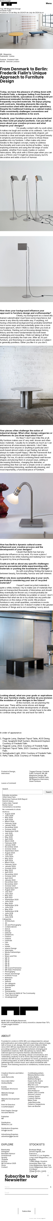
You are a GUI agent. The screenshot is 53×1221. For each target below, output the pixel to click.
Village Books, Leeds (37, 1171)
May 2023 (9, 870)
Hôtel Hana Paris (9, 797)
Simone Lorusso (12, 61)
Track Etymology (11, 995)
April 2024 (9, 860)
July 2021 (8, 892)
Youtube (4, 1159)
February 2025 (10, 843)
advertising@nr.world (9, 1136)
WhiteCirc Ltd (6, 1124)
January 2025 (10, 845)
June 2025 (9, 835)
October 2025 (10, 829)
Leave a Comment (8, 783)
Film (6, 942)
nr (43, 13)
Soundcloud (6, 1155)
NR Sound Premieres (13, 968)
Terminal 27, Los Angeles (39, 1155)
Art (6, 923)
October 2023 (10, 868)
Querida (4, 1095)
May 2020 (9, 903)
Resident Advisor (8, 1154)
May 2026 (9, 818)
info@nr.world (6, 1130)
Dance (7, 929)
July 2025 (9, 833)
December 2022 (11, 874)
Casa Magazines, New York (40, 1165)
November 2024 (11, 847)
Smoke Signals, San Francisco (37, 1152)
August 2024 (10, 853)
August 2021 (10, 890)
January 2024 (10, 866)
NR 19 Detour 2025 (8, 1163)
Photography (10, 972)
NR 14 (7, 960)
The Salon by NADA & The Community (20, 993)
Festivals (8, 940)
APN (3, 1101)
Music (7, 954)
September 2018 (11, 911)
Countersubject (7, 1107)
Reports (8, 980)
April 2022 (9, 878)
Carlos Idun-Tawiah (10, 803)
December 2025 (11, 827)
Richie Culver (7, 805)
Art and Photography (13, 925)
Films (7, 944)
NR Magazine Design (38, 774)
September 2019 (11, 905)
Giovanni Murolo (7, 1112)
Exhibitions (9, 935)
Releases (9, 978)
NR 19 (7, 966)
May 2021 (8, 896)
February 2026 (10, 823)
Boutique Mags (35, 1150)
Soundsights (10, 985)
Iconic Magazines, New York (40, 1167)
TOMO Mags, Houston (38, 1161)
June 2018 (9, 913)
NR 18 (7, 964)
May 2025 (9, 837)
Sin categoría (10, 983)
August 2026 (10, 814)
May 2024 (9, 859)
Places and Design (12, 974)
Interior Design (11, 948)
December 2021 (11, 882)
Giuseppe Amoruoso (9, 1089)
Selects (8, 981)
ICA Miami (33, 1169)
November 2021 (11, 884)
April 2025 (9, 839)
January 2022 (10, 880)
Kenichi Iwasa (7, 801)
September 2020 (11, 900)
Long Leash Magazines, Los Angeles (40, 1158)
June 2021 (9, 894)
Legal (3, 1026)
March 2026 (9, 821)
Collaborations (11, 927)
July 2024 (9, 855)
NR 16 (7, 962)
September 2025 (11, 831)
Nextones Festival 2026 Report (14, 799)
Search (5, 789)
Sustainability (10, 991)
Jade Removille (7, 1077)
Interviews (5, 773)
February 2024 (10, 864)
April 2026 (9, 820)
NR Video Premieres (13, 970)
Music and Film (11, 956)
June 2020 (9, 901)
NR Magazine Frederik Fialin (39, 776)
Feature (8, 939)
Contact (4, 1167)
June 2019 (9, 907)
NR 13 (7, 958)
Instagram (5, 1152)
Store (3, 1165)
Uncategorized (11, 997)
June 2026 (9, 816)
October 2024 (10, 849)
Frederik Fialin (5, 11)
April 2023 (9, 872)
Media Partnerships (12, 952)
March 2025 (9, 841)
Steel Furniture (35, 781)
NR (1, 54)
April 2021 (9, 898)
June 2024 (9, 857)
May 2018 (9, 915)
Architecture (10, 921)
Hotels (7, 946)
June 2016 (9, 917)
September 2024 (11, 851)
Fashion (8, 937)
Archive (4, 1161)
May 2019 (9, 909)
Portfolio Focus (11, 976)
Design (12, 771)
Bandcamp (5, 1150)
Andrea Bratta (7, 1083)
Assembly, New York (37, 1163)
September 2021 (11, 888)
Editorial (8, 933)
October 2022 (10, 876)
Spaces (8, 987)
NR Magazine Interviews (39, 779)
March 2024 (9, 862)
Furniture (37, 773)
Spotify (4, 1157)
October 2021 (10, 886)
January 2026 (10, 825)
